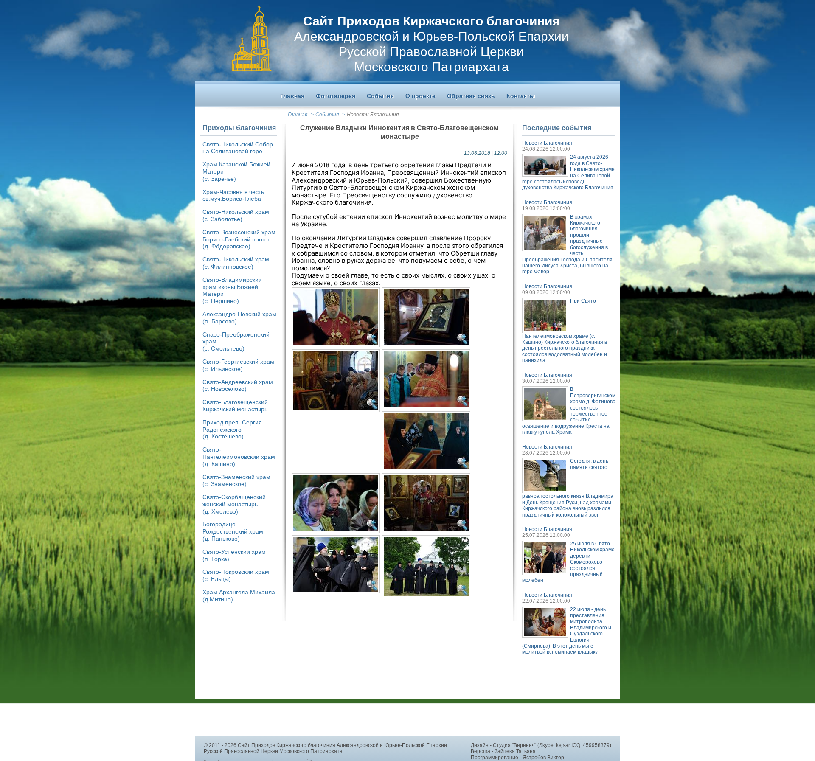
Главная (297, 115)
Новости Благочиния (373, 115)
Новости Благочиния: (547, 143)
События (327, 115)
